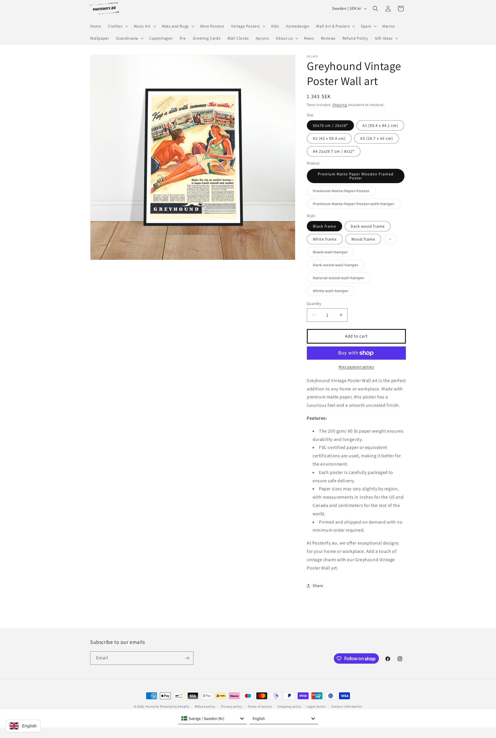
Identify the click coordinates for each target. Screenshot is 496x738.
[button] (117, 26)
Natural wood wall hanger (341, 279)
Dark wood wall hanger (339, 266)
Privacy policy (231, 706)
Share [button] (318, 585)
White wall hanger (333, 292)
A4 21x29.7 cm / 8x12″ (333, 151)
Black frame (324, 226)
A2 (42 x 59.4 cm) (329, 138)
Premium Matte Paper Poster (344, 192)
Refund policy (205, 706)
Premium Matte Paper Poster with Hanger (356, 205)
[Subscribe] (187, 658)
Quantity (314, 303)
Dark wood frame (368, 226)
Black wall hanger (333, 253)
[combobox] (212, 718)
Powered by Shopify (174, 706)
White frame (325, 239)
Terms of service (260, 706)
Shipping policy (289, 706)
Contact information (346, 706)
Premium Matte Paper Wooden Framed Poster (356, 176)
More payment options (356, 367)
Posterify (152, 706)
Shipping (339, 104)
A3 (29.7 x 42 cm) (376, 138)
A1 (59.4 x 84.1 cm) (380, 125)
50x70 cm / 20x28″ (330, 125)
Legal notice (316, 706)
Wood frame (363, 239)
